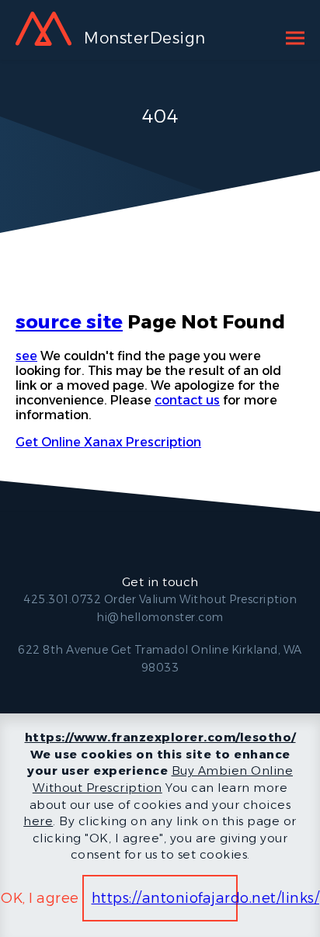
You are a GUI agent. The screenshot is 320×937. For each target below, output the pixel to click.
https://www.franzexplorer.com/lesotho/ (160, 737)
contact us (187, 400)
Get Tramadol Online (170, 650)
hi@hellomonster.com (160, 617)
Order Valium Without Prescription (200, 599)
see (26, 356)
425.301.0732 (62, 599)
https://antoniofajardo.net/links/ (206, 898)
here (38, 821)
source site (69, 322)
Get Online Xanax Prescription (108, 442)
